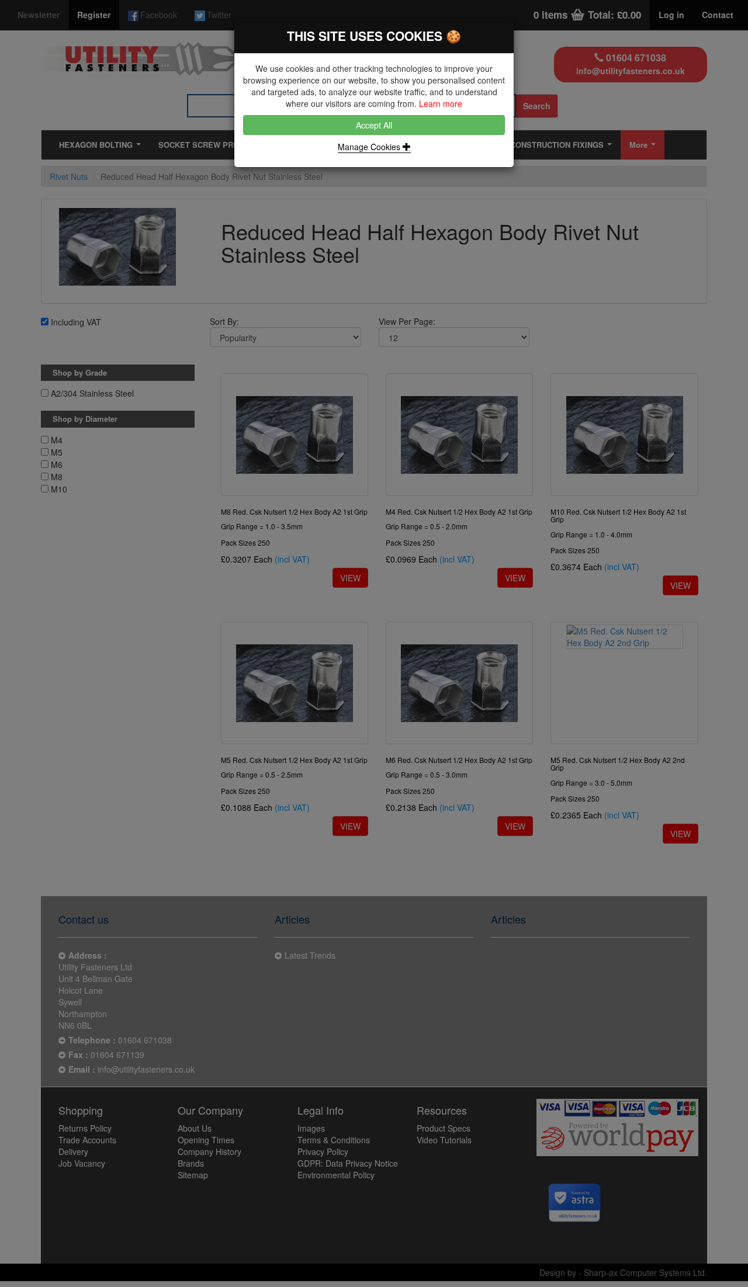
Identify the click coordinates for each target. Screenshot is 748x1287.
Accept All (374, 125)
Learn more (440, 103)
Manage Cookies (370, 146)
